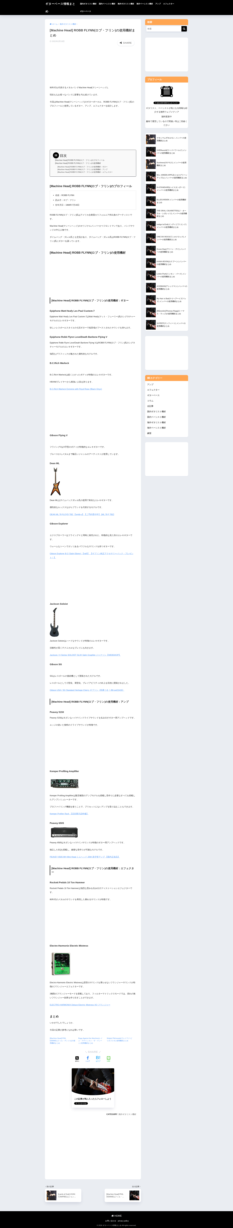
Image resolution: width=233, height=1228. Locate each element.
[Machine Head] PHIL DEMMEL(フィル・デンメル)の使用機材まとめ (62, 1040)
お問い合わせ (110, 1221)
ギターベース (85, 11)
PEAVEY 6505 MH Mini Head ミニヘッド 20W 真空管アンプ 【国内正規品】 (85, 857)
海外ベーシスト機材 (145, 4)
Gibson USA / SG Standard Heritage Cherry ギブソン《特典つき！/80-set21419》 (87, 690)
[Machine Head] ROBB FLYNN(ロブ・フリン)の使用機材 (78, 163)
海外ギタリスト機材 (126, 4)
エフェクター (168, 4)
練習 (149, 433)
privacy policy (123, 1221)
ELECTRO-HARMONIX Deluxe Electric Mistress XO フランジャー (80, 1005)
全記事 (150, 406)
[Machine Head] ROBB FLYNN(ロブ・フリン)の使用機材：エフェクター (85, 172)
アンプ (158, 4)
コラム (150, 401)
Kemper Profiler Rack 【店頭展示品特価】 (69, 814)
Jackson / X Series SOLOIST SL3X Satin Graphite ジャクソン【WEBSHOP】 (85, 655)
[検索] (184, 29)
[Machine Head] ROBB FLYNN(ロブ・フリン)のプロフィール (79, 160)
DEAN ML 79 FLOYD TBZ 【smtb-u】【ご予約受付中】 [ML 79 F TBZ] (82, 514)
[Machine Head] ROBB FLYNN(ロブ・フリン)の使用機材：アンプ (83, 169)
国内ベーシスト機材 (107, 4)
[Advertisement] (93, 66)
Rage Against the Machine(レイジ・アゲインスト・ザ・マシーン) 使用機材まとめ (90, 1040)
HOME (118, 1215)
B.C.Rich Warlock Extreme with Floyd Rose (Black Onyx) (76, 389)
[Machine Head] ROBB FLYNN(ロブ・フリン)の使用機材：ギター (83, 167)
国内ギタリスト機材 (88, 4)
